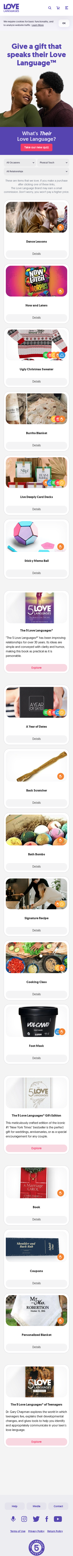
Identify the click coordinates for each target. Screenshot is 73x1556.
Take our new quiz (36, 147)
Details (36, 254)
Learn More (38, 25)
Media (36, 1506)
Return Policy (55, 1531)
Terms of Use (17, 1531)
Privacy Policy (36, 1531)
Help (14, 1506)
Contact (58, 1506)
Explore (36, 668)
